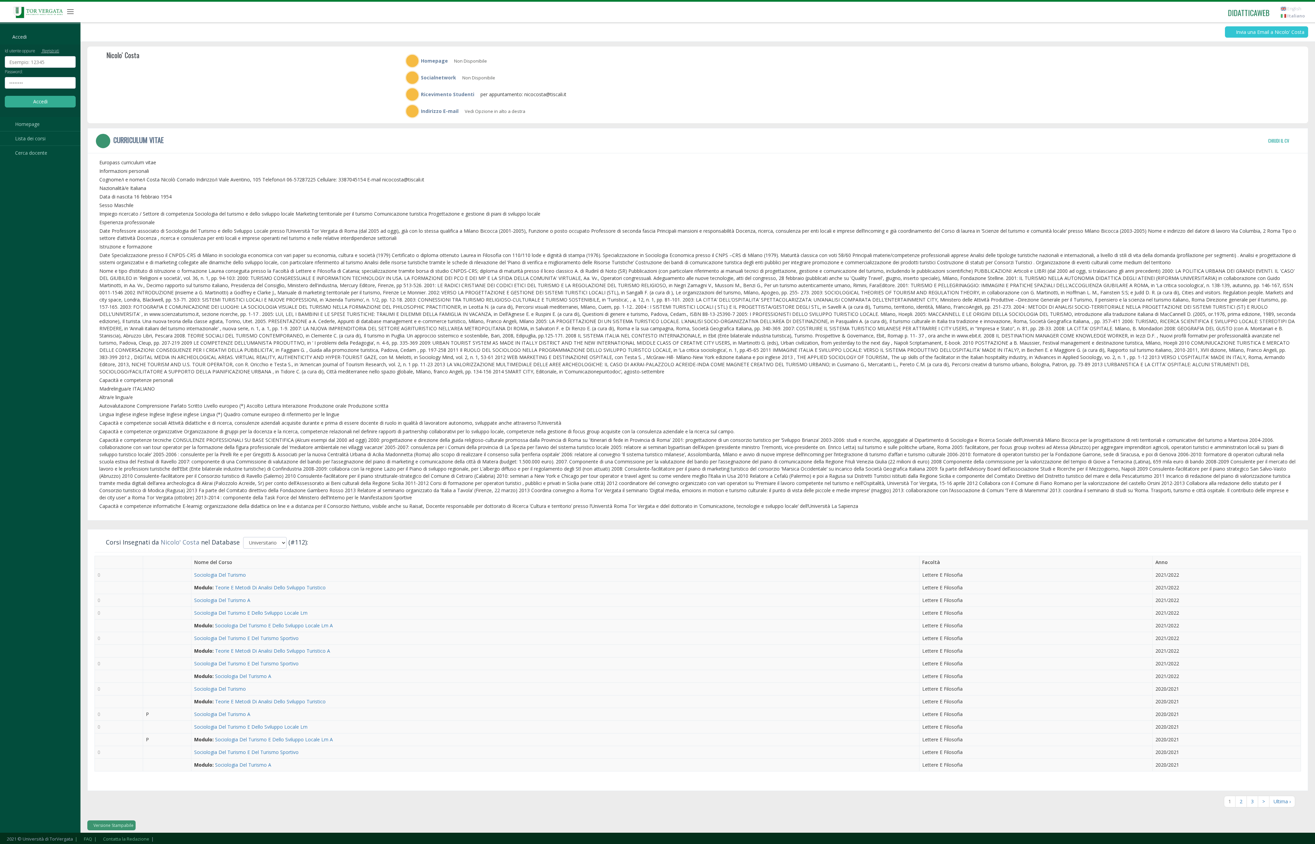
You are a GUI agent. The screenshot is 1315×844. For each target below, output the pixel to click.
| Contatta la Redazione (121, 839)
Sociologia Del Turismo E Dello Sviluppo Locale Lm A (274, 625)
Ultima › (1282, 801)
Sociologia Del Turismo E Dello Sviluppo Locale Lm (251, 613)
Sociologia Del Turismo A (222, 600)
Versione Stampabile (113, 825)
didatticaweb (1248, 12)
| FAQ (83, 839)
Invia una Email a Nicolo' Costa (1269, 32)
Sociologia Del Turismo (220, 575)
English (1293, 9)
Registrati (50, 50)
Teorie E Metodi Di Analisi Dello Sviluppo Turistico (270, 587)
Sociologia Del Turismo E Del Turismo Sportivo (246, 638)
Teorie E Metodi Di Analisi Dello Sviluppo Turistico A (272, 651)
